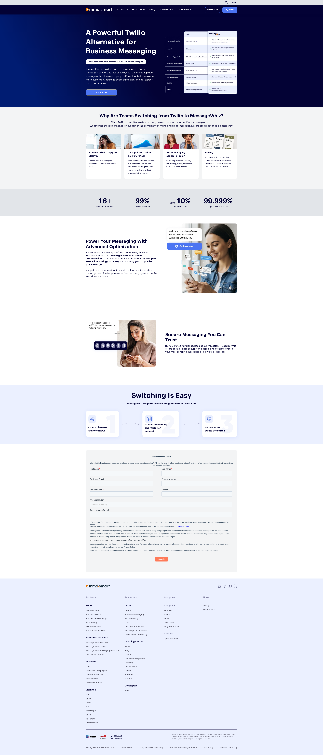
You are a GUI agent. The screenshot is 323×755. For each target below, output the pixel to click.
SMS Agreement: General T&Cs (100, 748)
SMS (87, 695)
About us (168, 610)
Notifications (92, 679)
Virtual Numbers (93, 626)
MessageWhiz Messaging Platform (102, 651)
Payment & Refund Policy (152, 748)
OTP (127, 622)
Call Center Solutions (135, 626)
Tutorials (129, 675)
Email (88, 703)
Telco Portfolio (93, 610)
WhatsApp (91, 711)
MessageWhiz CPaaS (96, 647)
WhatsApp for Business (136, 631)
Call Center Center (95, 655)
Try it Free (230, 10)
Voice (88, 715)
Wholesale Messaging (96, 618)
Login (234, 3)
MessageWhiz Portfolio (97, 643)
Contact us (212, 10)
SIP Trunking (91, 622)
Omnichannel (92, 723)
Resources (137, 9)
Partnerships (185, 9)
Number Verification (95, 631)
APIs (127, 691)
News (127, 647)
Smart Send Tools (94, 683)
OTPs (88, 667)
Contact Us (101, 92)
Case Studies (131, 667)
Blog (127, 651)
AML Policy (208, 748)
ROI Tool (128, 679)
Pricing (152, 9)
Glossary (129, 663)
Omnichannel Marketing (136, 635)
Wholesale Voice (93, 615)
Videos (128, 671)
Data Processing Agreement (183, 748)
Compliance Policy (228, 748)
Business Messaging (134, 615)
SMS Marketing (131, 618)
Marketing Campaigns (96, 671)
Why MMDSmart (167, 9)
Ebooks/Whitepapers (135, 659)
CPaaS (128, 610)
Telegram (90, 719)
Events (128, 655)
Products (121, 9)
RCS (87, 707)
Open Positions (171, 639)
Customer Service (94, 675)
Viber (88, 699)
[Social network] (219, 586)
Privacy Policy (127, 748)
